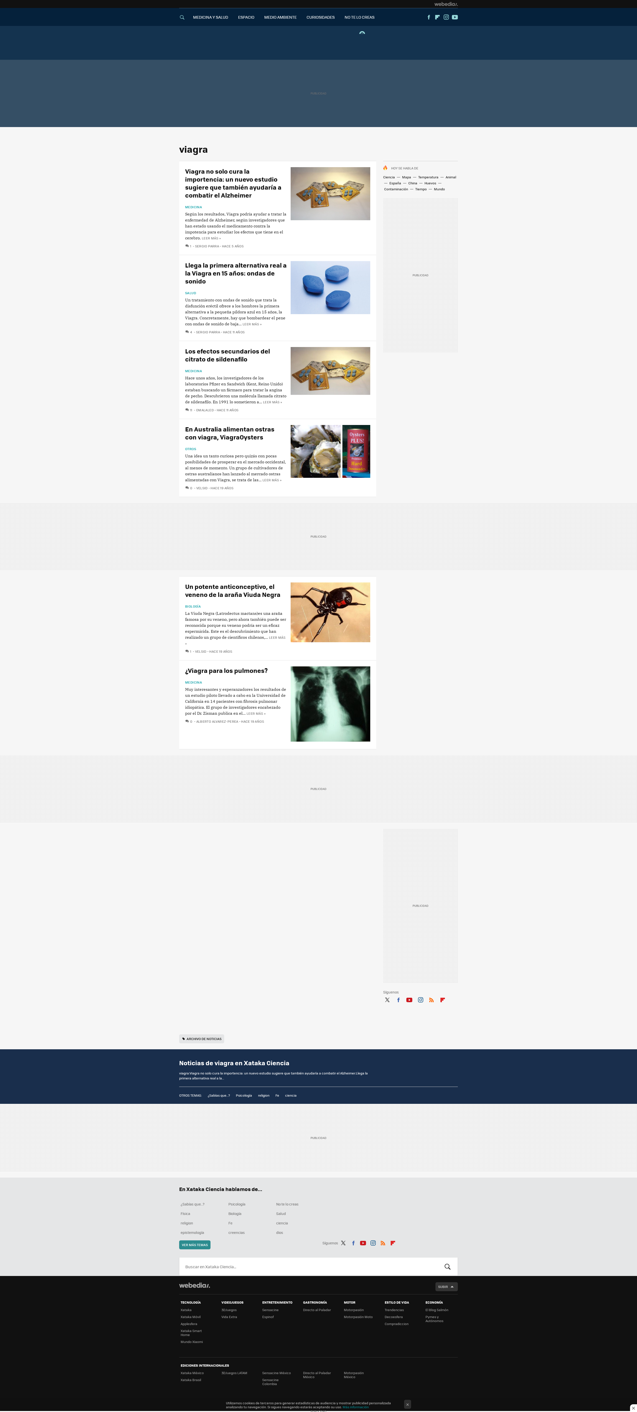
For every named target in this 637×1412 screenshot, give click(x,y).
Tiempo (421, 189)
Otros (190, 449)
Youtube (455, 17)
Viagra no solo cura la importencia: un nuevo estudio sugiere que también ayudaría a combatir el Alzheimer (233, 183)
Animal (451, 177)
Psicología (244, 1095)
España (395, 183)
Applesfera (189, 1323)
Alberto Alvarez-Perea (217, 721)
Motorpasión (354, 1309)
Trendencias (394, 1309)
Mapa (406, 177)
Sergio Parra (207, 246)
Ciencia (389, 177)
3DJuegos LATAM (234, 1372)
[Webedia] (446, 4)
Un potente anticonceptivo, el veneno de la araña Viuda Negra (232, 590)
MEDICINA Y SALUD (210, 17)
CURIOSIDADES (321, 17)
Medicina (193, 207)
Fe (277, 1095)
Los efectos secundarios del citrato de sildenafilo (227, 354)
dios (279, 1232)
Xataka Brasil (191, 1379)
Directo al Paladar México (317, 1374)
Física (185, 1213)
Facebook (429, 17)
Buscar (447, 1266)
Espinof (268, 1316)
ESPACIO (246, 17)
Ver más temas (195, 1244)
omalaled (205, 410)
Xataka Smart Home (191, 1332)
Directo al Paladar (317, 1309)
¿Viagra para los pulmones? (226, 670)
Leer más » (211, 238)
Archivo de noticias (204, 1038)
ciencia (291, 1095)
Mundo (439, 189)
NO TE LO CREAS (359, 17)
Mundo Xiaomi (192, 1341)
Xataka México (192, 1372)
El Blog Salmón (436, 1309)
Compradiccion (397, 1323)
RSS (431, 999)
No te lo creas (287, 1203)
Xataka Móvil (191, 1316)
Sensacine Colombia (270, 1381)
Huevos (430, 183)
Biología (193, 606)
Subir (443, 1286)
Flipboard (437, 17)
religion (263, 1095)
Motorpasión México (354, 1374)
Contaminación (396, 189)
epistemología (192, 1232)
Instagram (446, 17)
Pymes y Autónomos (434, 1318)
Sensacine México (276, 1372)
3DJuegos (229, 1309)
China (412, 183)
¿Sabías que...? (219, 1095)
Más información (356, 1407)
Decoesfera (394, 1316)
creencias (236, 1232)
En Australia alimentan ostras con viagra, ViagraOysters (229, 432)
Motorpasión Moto (358, 1316)
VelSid (202, 488)
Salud (190, 293)
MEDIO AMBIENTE (280, 17)
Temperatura (428, 177)
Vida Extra (229, 1316)
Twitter (387, 999)
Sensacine (270, 1309)
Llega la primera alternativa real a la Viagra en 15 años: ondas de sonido (236, 272)
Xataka (186, 1309)
